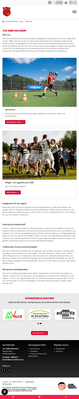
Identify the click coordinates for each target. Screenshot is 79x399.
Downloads (60, 349)
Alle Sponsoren (38, 333)
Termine (59, 351)
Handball (33, 351)
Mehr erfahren (12, 192)
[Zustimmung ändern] (5, 392)
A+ (61, 2)
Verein (21, 21)
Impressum (30, 382)
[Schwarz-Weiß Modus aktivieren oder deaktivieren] (49, 2)
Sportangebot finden (14, 122)
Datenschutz (7, 384)
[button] (38, 323)
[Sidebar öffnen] (75, 2)
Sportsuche (35, 349)
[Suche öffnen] (70, 2)
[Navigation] (74, 11)
